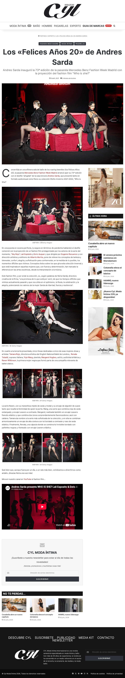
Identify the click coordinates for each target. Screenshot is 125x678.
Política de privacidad (115, 674)
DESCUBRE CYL (20, 637)
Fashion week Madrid (49, 44)
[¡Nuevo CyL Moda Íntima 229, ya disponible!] (95, 294)
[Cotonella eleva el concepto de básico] (42, 605)
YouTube (27, 479)
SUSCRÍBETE (44, 637)
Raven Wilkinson (9, 360)
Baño (36, 25)
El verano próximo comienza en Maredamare (113, 258)
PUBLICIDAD (66, 637)
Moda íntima (20, 25)
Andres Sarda (54, 176)
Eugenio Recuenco (69, 254)
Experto (75, 25)
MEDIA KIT (86, 637)
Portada (43, 36)
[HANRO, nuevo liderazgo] (70, 605)
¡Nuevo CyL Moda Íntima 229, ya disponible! (113, 294)
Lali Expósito (26, 254)
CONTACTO (106, 637)
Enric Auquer (39, 254)
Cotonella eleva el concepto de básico (113, 270)
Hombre (47, 25)
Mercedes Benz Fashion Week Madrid (41, 173)
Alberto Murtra (36, 257)
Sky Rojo (15, 254)
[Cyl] (62, 11)
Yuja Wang (28, 357)
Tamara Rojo (14, 354)
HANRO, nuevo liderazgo (68, 614)
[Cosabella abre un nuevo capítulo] (14, 605)
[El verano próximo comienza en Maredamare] (95, 258)
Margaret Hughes (48, 357)
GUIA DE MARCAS (97, 25)
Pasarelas (61, 25)
